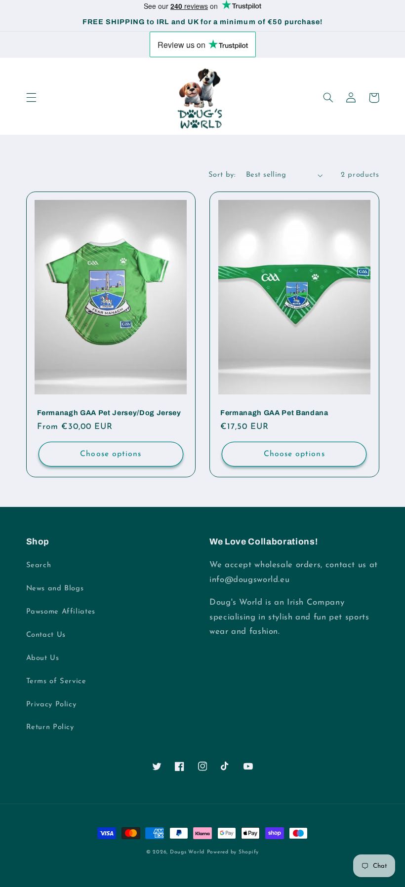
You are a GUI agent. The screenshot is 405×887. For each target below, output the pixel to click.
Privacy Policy (51, 704)
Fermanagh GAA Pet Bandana (274, 413)
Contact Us (46, 635)
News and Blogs (55, 588)
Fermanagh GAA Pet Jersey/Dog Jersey (109, 413)
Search (38, 565)
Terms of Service (56, 681)
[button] (31, 97)
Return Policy (50, 727)
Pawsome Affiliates (60, 612)
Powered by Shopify (233, 852)
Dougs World (187, 852)
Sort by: (222, 175)
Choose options (110, 454)
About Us (42, 658)
